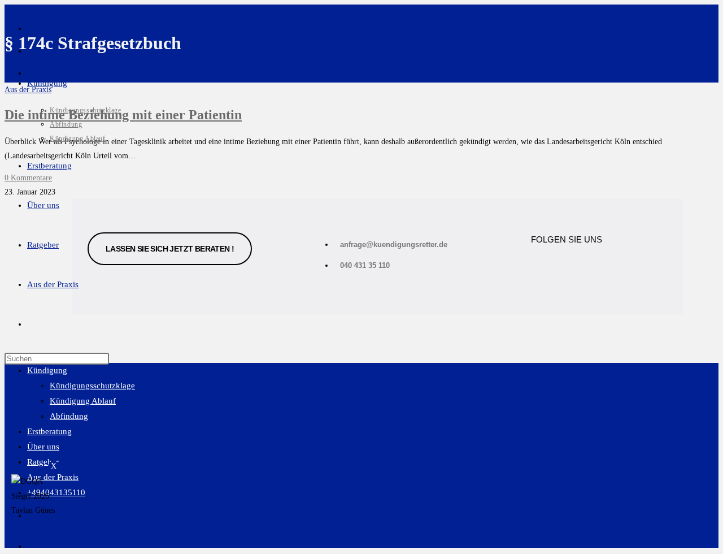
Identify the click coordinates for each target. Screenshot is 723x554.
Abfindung (69, 416)
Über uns (43, 446)
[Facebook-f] (545, 264)
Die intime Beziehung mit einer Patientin (123, 114)
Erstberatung (49, 431)
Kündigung (47, 370)
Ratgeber (43, 461)
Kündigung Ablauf (83, 400)
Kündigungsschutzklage (92, 385)
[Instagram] (592, 264)
